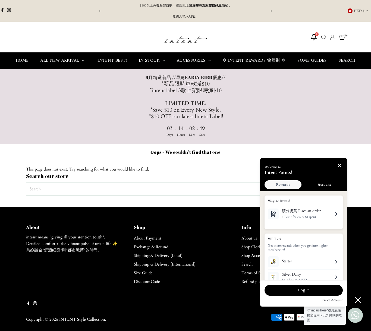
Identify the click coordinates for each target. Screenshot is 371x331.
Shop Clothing (254, 247)
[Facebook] (2, 10)
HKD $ (359, 11)
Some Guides (311, 60)
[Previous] (100, 11)
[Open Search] (323, 37)
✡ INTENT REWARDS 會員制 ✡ (254, 60)
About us (249, 238)
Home (22, 60)
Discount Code (147, 281)
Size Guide (143, 273)
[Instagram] (9, 10)
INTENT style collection (82, 319)
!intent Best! (111, 60)
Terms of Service (256, 273)
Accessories (192, 60)
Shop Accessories (256, 255)
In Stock (150, 60)
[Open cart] (342, 37)
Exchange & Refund (151, 247)
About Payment (147, 238)
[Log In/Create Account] (332, 37)
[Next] (271, 11)
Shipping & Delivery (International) (165, 264)
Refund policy (253, 281)
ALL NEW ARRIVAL (60, 60)
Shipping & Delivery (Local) (158, 255)
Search (347, 60)
